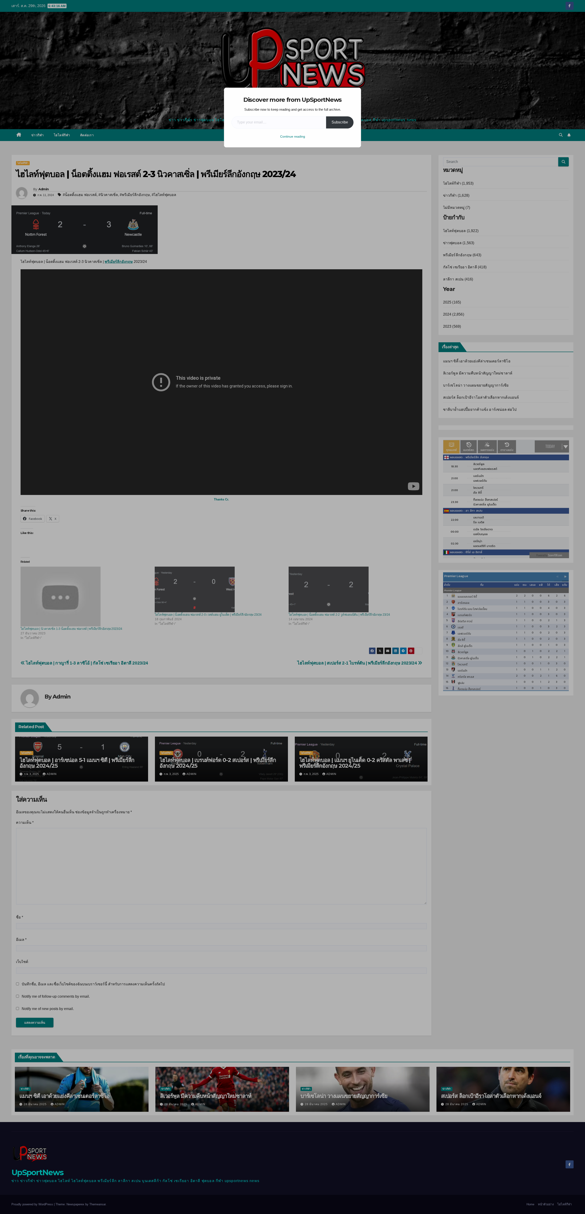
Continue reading (292, 136)
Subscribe (340, 122)
